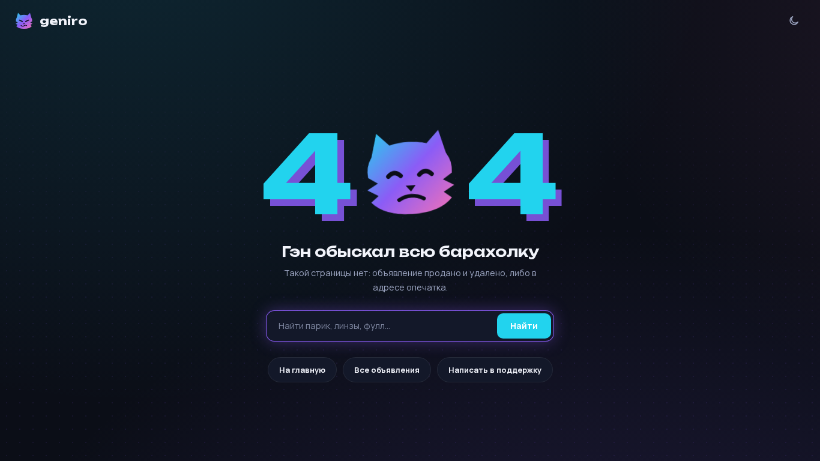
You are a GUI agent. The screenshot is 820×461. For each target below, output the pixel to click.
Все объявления (387, 369)
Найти (524, 325)
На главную (302, 369)
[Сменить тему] (794, 21)
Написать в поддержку (494, 369)
